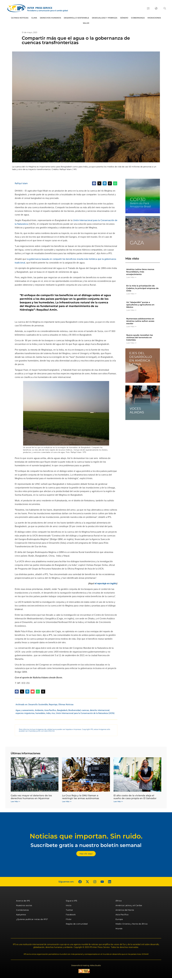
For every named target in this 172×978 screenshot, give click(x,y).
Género (124, 18)
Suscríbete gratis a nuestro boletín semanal (86, 845)
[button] (165, 8)
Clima (34, 18)
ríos (53, 713)
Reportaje (53, 704)
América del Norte (125, 910)
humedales (40, 713)
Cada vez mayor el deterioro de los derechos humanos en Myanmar (31, 797)
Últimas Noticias (19, 18)
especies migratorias (25, 713)
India (48, 713)
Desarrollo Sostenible (76, 18)
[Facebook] (80, 881)
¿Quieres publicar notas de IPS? (32, 919)
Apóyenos (21, 914)
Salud (86, 23)
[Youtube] (102, 881)
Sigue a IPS (71, 901)
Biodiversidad (74, 710)
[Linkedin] (109, 881)
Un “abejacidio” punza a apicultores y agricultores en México (140, 304)
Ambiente (39, 710)
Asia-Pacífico (50, 710)
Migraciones (154, 18)
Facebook (71, 914)
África (118, 901)
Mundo (119, 928)
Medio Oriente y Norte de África (132, 924)
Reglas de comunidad (77, 924)
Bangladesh (62, 710)
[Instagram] (94, 881)
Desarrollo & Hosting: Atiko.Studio (86, 965)
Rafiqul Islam (21, 183)
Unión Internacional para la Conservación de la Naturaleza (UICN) (85, 713)
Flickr (68, 919)
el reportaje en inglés (106, 583)
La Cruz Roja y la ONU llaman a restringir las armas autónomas (80, 797)
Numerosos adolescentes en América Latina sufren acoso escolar (140, 321)
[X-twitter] (87, 881)
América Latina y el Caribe (129, 905)
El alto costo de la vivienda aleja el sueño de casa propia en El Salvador (135, 797)
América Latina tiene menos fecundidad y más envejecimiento (140, 271)
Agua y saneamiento (25, 710)
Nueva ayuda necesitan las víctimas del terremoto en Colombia (139, 337)
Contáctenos (22, 910)
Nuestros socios (24, 905)
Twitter (69, 910)
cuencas (85, 710)
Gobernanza (138, 18)
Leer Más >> (131, 277)
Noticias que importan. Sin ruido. (86, 836)
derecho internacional (99, 710)
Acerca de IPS (23, 901)
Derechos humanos (50, 18)
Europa (119, 919)
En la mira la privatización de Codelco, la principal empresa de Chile (142, 288)
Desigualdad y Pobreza (104, 18)
